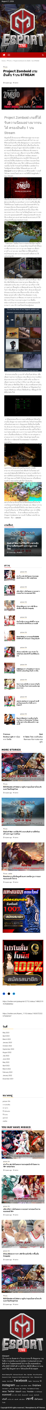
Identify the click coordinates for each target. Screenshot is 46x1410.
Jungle (17, 1385)
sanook (18, 518)
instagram (8, 1385)
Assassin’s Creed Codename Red (20, 1377)
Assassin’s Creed (6, 1377)
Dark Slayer (10, 1381)
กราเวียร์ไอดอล (38, 1391)
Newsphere (30, 1408)
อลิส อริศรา (22, 1399)
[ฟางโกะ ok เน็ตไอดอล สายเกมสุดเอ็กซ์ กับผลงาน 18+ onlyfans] (9, 575)
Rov (21, 1388)
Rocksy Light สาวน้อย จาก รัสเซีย (11, 736)
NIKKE (29, 1385)
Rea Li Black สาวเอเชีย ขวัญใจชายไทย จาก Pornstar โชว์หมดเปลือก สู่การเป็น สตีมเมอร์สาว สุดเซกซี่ (28, 721)
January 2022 (7, 1075)
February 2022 (7, 1072)
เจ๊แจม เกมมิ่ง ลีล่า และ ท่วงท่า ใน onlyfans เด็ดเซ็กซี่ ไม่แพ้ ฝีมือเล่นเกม (28, 654)
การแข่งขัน (6, 1104)
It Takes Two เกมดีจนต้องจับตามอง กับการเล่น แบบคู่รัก (33, 738)
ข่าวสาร (5, 1108)
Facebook (20, 1380)
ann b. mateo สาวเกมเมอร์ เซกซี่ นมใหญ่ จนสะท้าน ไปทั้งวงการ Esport (28, 703)
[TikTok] (9, 994)
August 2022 (7, 1052)
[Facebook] (4, 994)
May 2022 (6, 1062)
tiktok (4, 1391)
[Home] (4, 55)
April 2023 (6, 1036)
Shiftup (24, 1388)
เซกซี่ (29, 1399)
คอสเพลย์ (6, 1394)
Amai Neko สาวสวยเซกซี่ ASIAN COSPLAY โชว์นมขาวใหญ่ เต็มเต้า (28, 638)
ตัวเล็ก (19, 1395)
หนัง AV (16, 1399)
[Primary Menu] (10, 55)
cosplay (4, 1381)
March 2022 (7, 1069)
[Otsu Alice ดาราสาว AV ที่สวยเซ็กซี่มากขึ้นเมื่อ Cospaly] (9, 605)
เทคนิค (18, 538)
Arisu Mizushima (37, 1374)
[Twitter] (14, 994)
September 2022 (8, 1049)
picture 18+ (23, 572)
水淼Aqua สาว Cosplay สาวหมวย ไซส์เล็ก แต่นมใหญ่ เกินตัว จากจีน (28, 670)
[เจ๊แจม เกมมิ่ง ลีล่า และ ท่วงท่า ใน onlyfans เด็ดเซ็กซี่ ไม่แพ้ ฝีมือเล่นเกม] (9, 652)
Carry (31, 1377)
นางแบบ (31, 1395)
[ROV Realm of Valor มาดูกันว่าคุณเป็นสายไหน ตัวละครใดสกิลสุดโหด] (23, 767)
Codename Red (38, 1377)
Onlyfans (36, 1385)
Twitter (11, 1391)
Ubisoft (18, 1391)
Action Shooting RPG (7, 1374)
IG (41, 1381)
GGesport (7, 171)
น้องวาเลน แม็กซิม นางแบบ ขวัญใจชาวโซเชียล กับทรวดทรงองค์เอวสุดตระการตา (28, 686)
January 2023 (7, 1042)
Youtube (30, 1391)
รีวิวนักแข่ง (6, 1111)
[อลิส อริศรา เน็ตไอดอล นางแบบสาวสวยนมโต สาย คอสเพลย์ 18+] (9, 590)
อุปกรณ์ (5, 1118)
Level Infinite (23, 1385)
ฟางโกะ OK (10, 1399)
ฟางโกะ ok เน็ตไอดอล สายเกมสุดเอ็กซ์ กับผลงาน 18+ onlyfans (28, 577)
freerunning (36, 1381)
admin (16, 83)
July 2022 (6, 1056)
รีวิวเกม (5, 67)
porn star (12, 1388)
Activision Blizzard (18, 1374)
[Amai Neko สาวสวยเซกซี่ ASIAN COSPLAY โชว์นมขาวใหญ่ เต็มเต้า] (9, 635)
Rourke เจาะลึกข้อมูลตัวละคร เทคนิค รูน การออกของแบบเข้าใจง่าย (22, 546)
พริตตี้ (4, 1399)
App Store (29, 1374)
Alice (25, 1374)
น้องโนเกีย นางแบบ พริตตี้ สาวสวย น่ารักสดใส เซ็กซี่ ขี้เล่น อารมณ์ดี (28, 622)
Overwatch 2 (5, 1388)
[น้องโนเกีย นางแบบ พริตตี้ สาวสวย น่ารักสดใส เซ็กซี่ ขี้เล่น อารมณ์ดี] (9, 620)
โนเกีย (3, 1402)
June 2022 (6, 1059)
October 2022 (7, 1046)
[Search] (43, 55)
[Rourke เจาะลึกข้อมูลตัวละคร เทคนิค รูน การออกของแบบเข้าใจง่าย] (23, 856)
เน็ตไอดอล (38, 1399)
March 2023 (7, 1039)
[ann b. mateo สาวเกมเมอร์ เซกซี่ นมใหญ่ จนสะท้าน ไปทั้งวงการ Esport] (9, 701)
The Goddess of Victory (33, 1388)
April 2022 (6, 1065)
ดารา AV (14, 1395)
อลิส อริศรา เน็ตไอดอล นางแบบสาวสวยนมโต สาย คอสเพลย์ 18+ (28, 592)
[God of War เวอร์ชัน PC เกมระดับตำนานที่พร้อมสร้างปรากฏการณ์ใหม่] (23, 812)
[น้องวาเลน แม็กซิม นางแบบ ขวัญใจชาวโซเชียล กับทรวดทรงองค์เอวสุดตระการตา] (9, 684)
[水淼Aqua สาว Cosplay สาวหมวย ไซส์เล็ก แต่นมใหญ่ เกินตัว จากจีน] (9, 668)
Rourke (17, 1388)
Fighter (30, 1381)
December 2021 (8, 1079)
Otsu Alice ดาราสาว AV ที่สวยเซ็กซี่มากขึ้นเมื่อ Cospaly (27, 607)
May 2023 (6, 1032)
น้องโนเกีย (36, 1395)
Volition (24, 1391)
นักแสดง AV (25, 1395)
